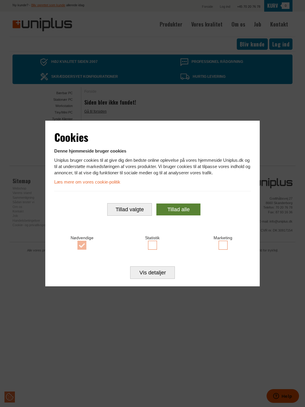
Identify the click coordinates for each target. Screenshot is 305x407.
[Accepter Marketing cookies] (223, 245)
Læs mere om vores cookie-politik (87, 181)
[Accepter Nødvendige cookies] (82, 245)
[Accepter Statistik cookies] (152, 245)
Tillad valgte (130, 209)
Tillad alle (178, 209)
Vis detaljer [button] (152, 273)
